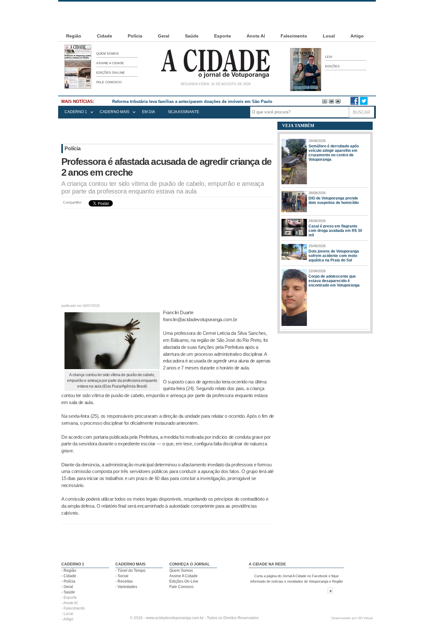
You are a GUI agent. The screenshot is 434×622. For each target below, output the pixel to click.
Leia (328, 56)
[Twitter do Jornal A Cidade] (364, 103)
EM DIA (148, 112)
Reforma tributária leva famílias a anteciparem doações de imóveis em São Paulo (192, 101)
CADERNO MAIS (114, 112)
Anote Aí (256, 35)
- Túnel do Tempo (130, 570)
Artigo (357, 35)
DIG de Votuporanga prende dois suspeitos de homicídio (334, 200)
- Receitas (124, 581)
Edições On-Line (110, 72)
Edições (332, 66)
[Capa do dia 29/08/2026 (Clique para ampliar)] (77, 87)
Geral (163, 35)
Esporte (222, 35)
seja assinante (183, 112)
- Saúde (68, 592)
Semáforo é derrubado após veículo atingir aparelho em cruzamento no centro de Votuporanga (334, 153)
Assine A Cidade (110, 63)
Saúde (192, 35)
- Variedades (126, 587)
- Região (68, 570)
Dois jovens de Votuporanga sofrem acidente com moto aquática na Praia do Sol (334, 255)
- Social (121, 576)
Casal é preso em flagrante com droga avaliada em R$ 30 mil (335, 230)
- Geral (67, 587)
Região (73, 35)
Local (329, 35)
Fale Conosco (109, 82)
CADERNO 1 (75, 112)
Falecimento (294, 35)
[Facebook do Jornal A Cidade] (354, 103)
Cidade (104, 35)
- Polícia (68, 581)
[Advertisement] (217, 16)
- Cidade (68, 576)
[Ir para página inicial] (215, 78)
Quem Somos (107, 53)
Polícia (135, 35)
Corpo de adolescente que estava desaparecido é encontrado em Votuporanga (334, 280)
